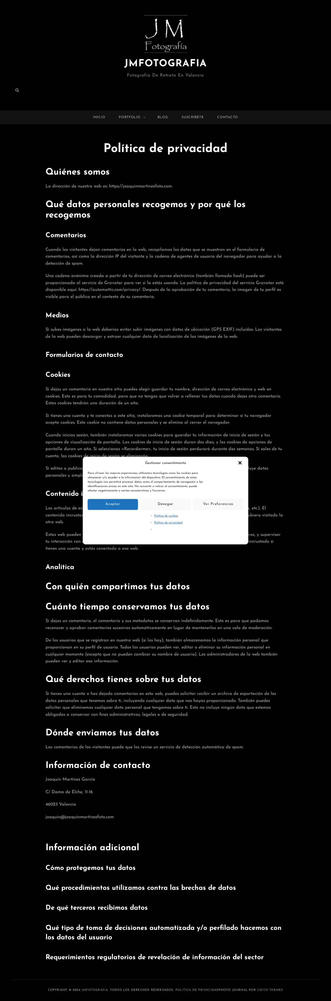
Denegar (165, 504)
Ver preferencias (218, 504)
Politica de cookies (166, 515)
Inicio (99, 117)
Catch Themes (270, 990)
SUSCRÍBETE (192, 117)
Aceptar (112, 504)
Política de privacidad (168, 522)
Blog (163, 117)
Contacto (227, 117)
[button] (241, 463)
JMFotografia (165, 64)
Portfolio (129, 117)
